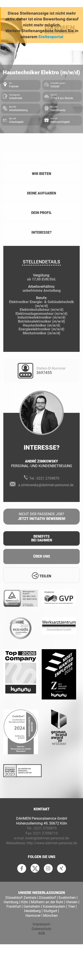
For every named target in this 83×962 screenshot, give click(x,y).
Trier (71, 906)
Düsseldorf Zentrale (21, 897)
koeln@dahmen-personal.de (47, 838)
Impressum (41, 924)
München (50, 915)
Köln (24, 902)
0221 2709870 (48, 478)
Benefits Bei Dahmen (41, 538)
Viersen (71, 902)
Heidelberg (32, 911)
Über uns (41, 556)
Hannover (33, 915)
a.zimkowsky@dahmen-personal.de (45, 485)
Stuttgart (50, 911)
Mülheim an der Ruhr (47, 902)
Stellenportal (50, 36)
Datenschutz (41, 929)
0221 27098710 (45, 833)
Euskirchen (67, 897)
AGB (41, 933)
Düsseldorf (47, 897)
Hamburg (11, 902)
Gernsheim (31, 906)
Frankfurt (13, 906)
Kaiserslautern (54, 906)
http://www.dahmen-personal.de (52, 843)
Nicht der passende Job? (41, 516)
